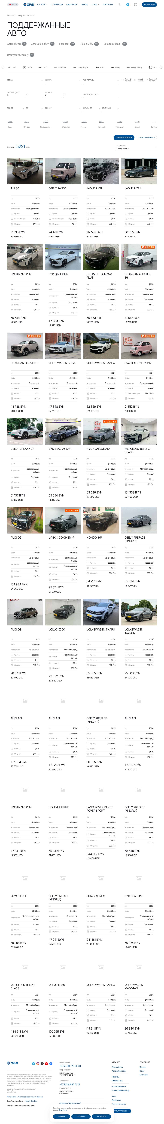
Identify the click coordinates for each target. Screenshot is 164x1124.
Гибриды (115, 1077)
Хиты (114, 1096)
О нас (94, 4)
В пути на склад (119, 1104)
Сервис (84, 4)
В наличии (71, 4)
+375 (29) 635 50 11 (69, 1084)
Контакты (108, 4)
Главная (10, 15)
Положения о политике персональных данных (25, 1097)
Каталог (41, 4)
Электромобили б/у (120, 1090)
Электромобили (119, 1086)
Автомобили (117, 1067)
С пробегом (57, 4)
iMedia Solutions (31, 1101)
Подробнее (63, 1110)
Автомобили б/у (119, 1071)
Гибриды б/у (117, 1081)
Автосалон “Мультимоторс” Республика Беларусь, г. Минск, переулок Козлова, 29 (79, 1104)
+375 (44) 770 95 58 (70, 1066)
